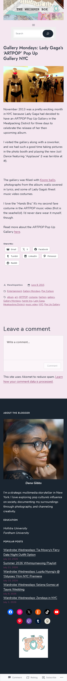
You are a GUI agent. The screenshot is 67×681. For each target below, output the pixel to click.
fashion (42, 297)
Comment (52, 365)
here (17, 232)
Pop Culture (47, 291)
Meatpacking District (14, 304)
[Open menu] (33, 25)
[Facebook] (10, 612)
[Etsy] (38, 612)
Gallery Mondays (31, 291)
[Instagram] (20, 612)
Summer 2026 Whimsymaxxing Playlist (29, 563)
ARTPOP (23, 297)
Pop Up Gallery (52, 304)
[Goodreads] (47, 621)
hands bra (27, 300)
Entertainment (14, 291)
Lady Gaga (39, 300)
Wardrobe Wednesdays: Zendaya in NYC (30, 598)
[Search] (48, 34)
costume (33, 297)
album (10, 297)
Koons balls (47, 180)
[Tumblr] (38, 621)
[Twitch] (29, 621)
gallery (51, 297)
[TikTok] (47, 612)
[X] (29, 612)
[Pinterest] (20, 621)
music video (32, 304)
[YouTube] (57, 612)
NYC (41, 304)
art (16, 297)
